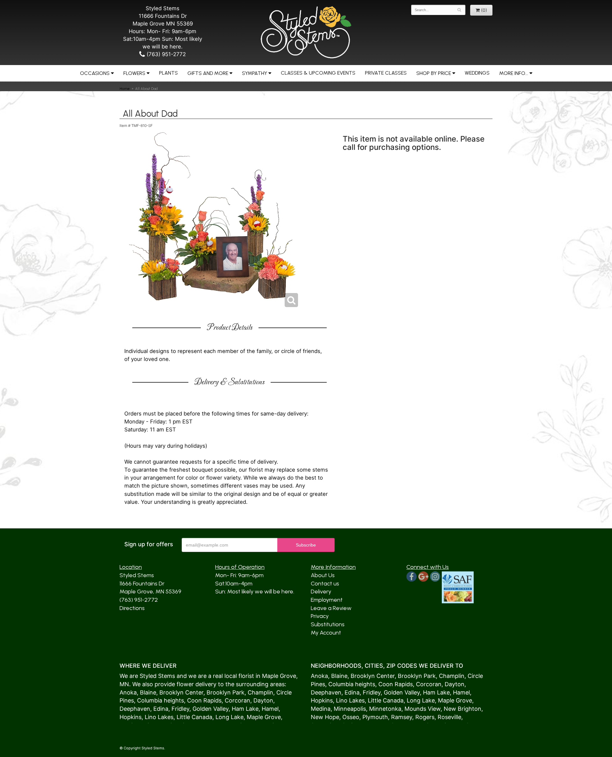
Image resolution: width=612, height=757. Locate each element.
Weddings (477, 73)
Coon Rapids (204, 700)
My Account (326, 632)
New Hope (325, 717)
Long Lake (229, 717)
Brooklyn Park (225, 692)
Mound (413, 708)
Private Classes (386, 73)
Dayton (263, 700)
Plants (168, 73)
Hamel (270, 708)
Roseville (449, 717)
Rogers (424, 717)
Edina (160, 708)
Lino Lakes (159, 717)
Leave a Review (331, 608)
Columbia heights (160, 700)
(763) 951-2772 (165, 54)
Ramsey (401, 717)
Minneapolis (350, 708)
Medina (321, 708)
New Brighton (462, 708)
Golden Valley (211, 708)
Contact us (325, 583)
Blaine (148, 692)
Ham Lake (245, 708)
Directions (132, 608)
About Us (323, 575)
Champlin (260, 692)
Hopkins (131, 717)
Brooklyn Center (181, 692)
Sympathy (254, 73)
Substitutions (328, 624)
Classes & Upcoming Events (318, 73)
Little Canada (194, 717)
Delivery (321, 591)
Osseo (350, 717)
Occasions (95, 73)
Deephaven (135, 708)
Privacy (320, 616)
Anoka (128, 692)
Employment (327, 599)
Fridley (180, 708)
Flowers (134, 73)
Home (125, 88)
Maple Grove (279, 675)
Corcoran (237, 700)
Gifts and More (207, 73)
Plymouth (375, 717)
